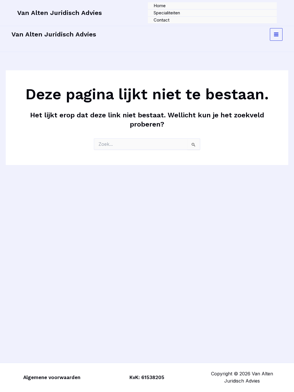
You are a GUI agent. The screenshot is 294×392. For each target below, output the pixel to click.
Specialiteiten (167, 12)
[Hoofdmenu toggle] (276, 34)
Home (160, 5)
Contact (161, 20)
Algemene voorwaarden (51, 377)
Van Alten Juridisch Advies (59, 12)
